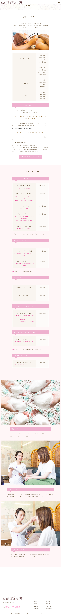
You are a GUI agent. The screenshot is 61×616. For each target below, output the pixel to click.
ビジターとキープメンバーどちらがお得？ (30, 156)
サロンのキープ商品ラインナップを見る (22, 128)
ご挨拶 (35, 603)
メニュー (36, 605)
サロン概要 (48, 603)
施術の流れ (36, 608)
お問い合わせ (48, 608)
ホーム (35, 601)
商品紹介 (36, 606)
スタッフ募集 (48, 606)
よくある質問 (48, 601)
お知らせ (48, 605)
